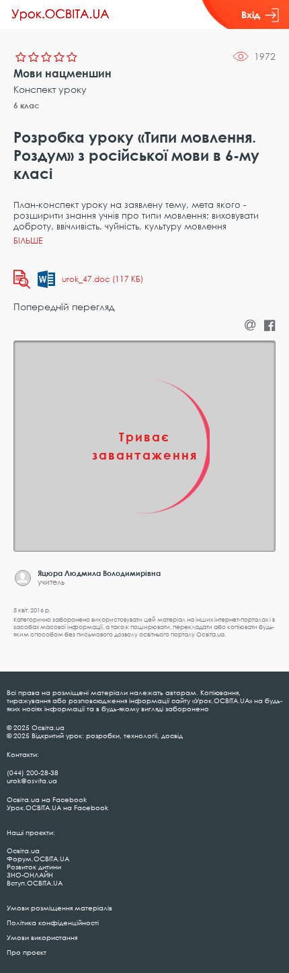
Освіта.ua (23, 850)
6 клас (26, 105)
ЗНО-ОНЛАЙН (30, 875)
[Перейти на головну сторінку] (60, 15)
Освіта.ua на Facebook (47, 799)
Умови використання (42, 937)
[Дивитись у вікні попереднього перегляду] (21, 279)
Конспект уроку (50, 89)
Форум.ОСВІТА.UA (38, 859)
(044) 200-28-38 (32, 772)
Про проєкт (26, 952)
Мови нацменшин (62, 73)
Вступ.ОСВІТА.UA (35, 883)
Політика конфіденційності (53, 922)
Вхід (250, 14)
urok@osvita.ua (32, 781)
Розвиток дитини (34, 867)
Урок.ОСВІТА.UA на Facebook (57, 807)
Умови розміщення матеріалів (59, 908)
